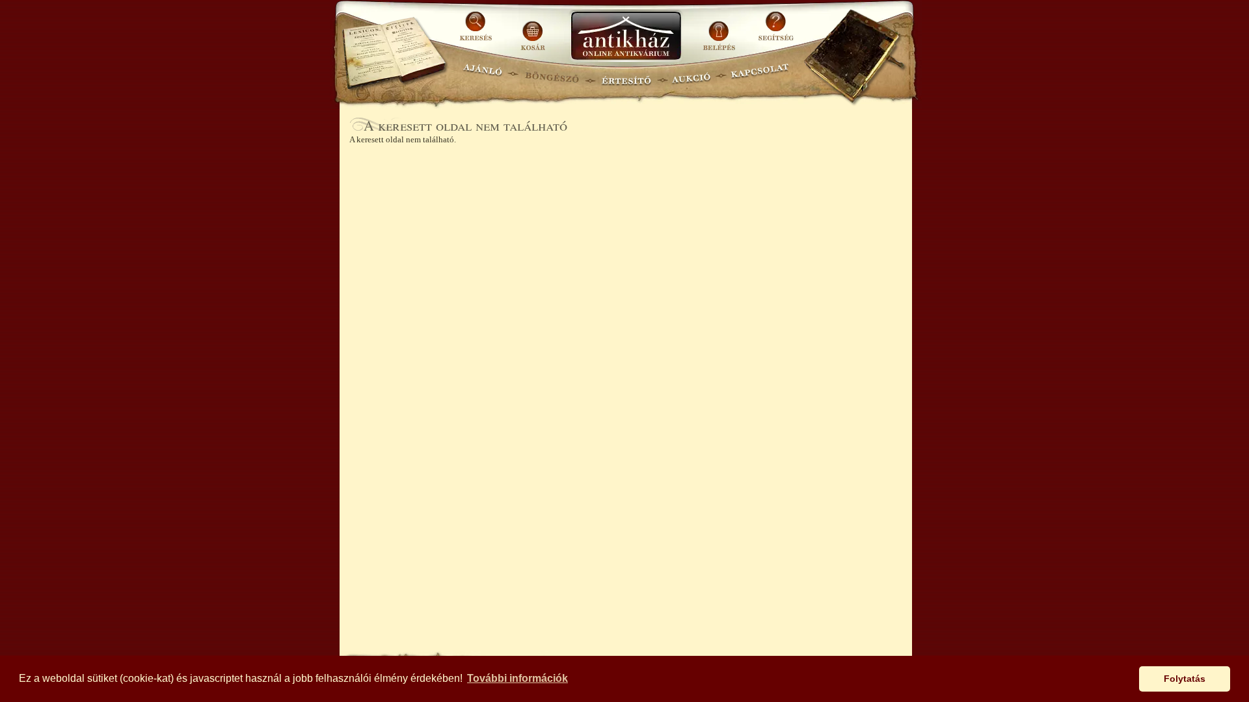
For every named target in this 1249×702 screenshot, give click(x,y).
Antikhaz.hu (626, 37)
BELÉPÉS (720, 31)
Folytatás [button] (1184, 678)
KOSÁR (533, 31)
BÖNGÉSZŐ (552, 75)
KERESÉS (477, 31)
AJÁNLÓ (482, 75)
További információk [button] (517, 678)
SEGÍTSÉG (775, 31)
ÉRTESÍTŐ (626, 75)
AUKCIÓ (691, 75)
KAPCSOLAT (760, 75)
